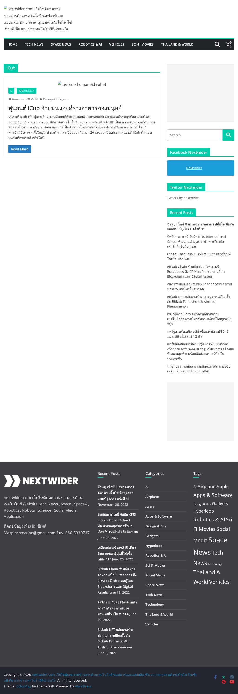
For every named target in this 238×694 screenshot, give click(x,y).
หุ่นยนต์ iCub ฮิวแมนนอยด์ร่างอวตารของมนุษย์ (65, 108)
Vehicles (116, 44)
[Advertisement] (200, 93)
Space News (61, 44)
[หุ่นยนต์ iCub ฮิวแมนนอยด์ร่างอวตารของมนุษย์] (81, 84)
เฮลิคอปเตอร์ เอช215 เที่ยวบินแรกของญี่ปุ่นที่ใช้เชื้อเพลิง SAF (117, 553)
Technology (154, 604)
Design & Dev (155, 526)
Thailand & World (177, 44)
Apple (150, 506)
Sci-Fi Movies (143, 44)
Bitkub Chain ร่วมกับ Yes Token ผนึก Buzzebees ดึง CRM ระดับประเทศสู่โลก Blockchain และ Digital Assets (196, 271)
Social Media (155, 575)
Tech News (34, 44)
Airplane (152, 496)
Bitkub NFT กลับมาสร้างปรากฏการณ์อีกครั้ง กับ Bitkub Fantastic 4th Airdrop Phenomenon (198, 301)
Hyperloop (153, 545)
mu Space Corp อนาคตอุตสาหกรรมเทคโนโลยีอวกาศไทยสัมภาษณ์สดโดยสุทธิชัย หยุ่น (199, 319)
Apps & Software (158, 516)
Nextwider (194, 168)
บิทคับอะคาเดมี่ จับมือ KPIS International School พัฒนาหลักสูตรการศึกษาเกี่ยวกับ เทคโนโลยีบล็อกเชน (196, 241)
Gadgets (152, 536)
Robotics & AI (90, 44)
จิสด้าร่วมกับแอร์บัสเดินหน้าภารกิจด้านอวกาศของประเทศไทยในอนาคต (117, 608)
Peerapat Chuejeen (55, 99)
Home (12, 44)
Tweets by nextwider (183, 198)
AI (11, 90)
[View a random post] (228, 44)
